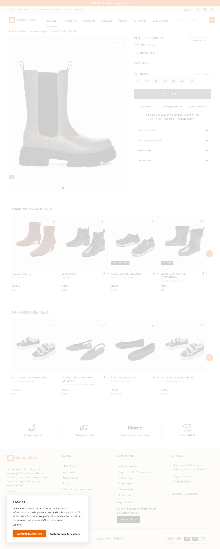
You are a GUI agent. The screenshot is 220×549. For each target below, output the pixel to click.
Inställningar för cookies (65, 533)
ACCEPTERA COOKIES (29, 533)
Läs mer (17, 524)
